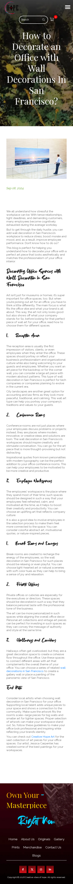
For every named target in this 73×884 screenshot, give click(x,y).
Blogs (36, 855)
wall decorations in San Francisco (36, 669)
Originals (44, 839)
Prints (16, 847)
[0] (52, 19)
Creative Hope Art (43, 736)
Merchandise (32, 847)
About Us (28, 839)
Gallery (59, 839)
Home (13, 839)
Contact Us (53, 847)
